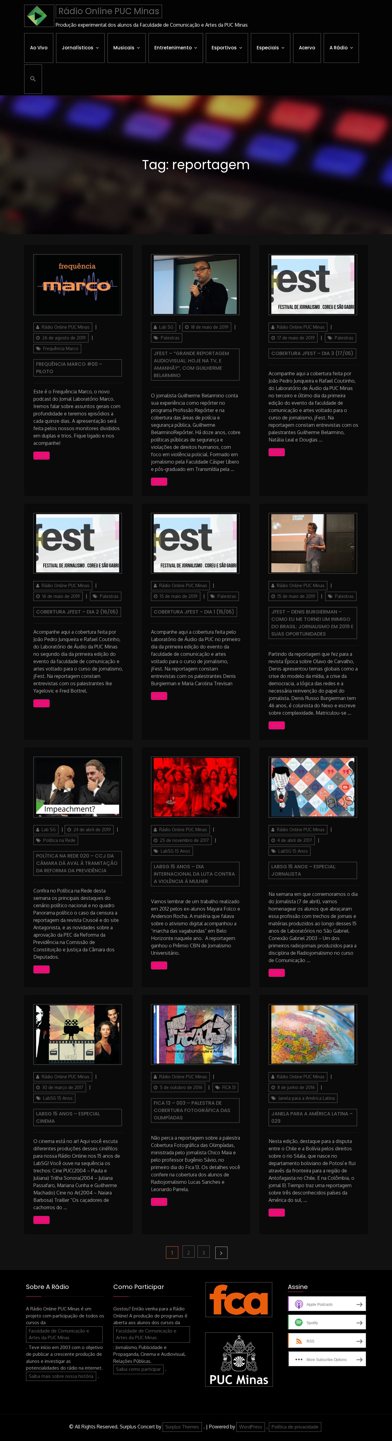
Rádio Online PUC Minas (108, 11)
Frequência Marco (60, 348)
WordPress (250, 1427)
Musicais (123, 47)
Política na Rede (59, 840)
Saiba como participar (138, 1369)
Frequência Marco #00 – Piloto (69, 368)
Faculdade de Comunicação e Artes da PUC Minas (59, 1334)
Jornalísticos (77, 47)
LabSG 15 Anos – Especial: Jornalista (303, 870)
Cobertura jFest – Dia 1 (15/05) (194, 611)
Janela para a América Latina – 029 (312, 1117)
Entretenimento (173, 47)
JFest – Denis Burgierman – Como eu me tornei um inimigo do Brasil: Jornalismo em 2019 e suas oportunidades (312, 622)
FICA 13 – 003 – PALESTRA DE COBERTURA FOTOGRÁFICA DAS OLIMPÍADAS (192, 1110)
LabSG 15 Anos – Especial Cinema (68, 1117)
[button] (33, 79)
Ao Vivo (38, 47)
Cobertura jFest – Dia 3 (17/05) (312, 353)
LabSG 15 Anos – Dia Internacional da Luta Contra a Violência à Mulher (194, 874)
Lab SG (166, 327)
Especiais (268, 47)
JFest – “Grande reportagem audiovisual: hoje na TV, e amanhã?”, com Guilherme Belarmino (191, 364)
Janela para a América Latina (306, 1098)
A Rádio (339, 47)
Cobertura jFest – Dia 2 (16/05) (77, 611)
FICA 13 (229, 1087)
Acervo (307, 47)
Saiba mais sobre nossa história (61, 1376)
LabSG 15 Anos (175, 851)
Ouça (41, 455)
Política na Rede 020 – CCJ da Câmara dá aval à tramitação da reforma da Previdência (77, 863)
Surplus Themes (182, 1427)
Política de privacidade (295, 1427)
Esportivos (224, 47)
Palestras (170, 337)
